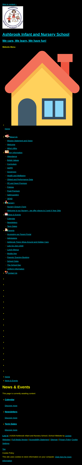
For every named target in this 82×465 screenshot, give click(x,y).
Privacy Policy (65, 439)
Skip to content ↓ (9, 4)
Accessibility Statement (39, 439)
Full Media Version (20, 439)
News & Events (11, 381)
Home (7, 377)
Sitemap (54, 439)
